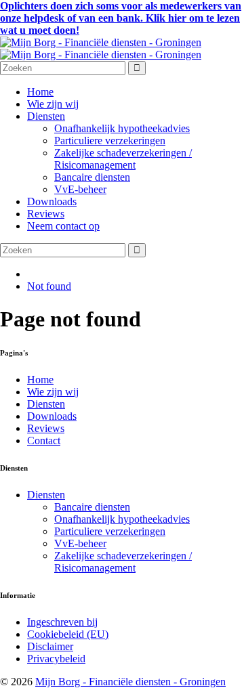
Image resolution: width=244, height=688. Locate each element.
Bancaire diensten (92, 177)
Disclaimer (50, 646)
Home (40, 92)
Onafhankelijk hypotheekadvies (122, 128)
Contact (43, 440)
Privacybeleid (56, 658)
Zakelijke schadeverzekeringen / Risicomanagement (123, 159)
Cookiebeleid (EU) (67, 634)
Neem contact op (63, 226)
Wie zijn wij (53, 104)
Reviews (45, 213)
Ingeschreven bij (62, 622)
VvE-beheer (80, 189)
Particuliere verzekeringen (109, 140)
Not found (49, 286)
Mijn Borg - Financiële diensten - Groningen (130, 681)
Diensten (46, 116)
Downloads (52, 201)
